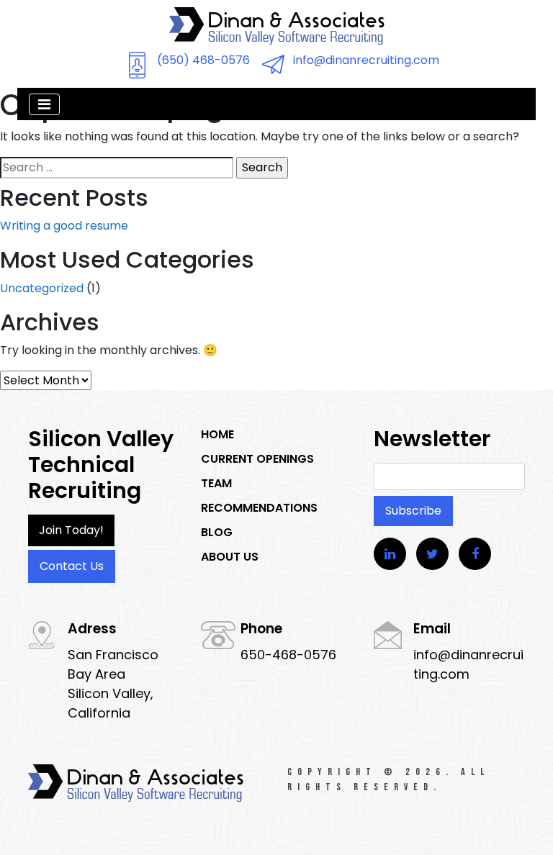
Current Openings (257, 459)
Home (217, 434)
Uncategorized (42, 288)
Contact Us (72, 566)
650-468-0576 (288, 655)
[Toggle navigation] (44, 104)
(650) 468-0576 (203, 60)
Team (216, 483)
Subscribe (413, 510)
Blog (217, 532)
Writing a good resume (64, 225)
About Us (229, 556)
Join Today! (71, 530)
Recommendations (259, 507)
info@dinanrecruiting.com (366, 60)
